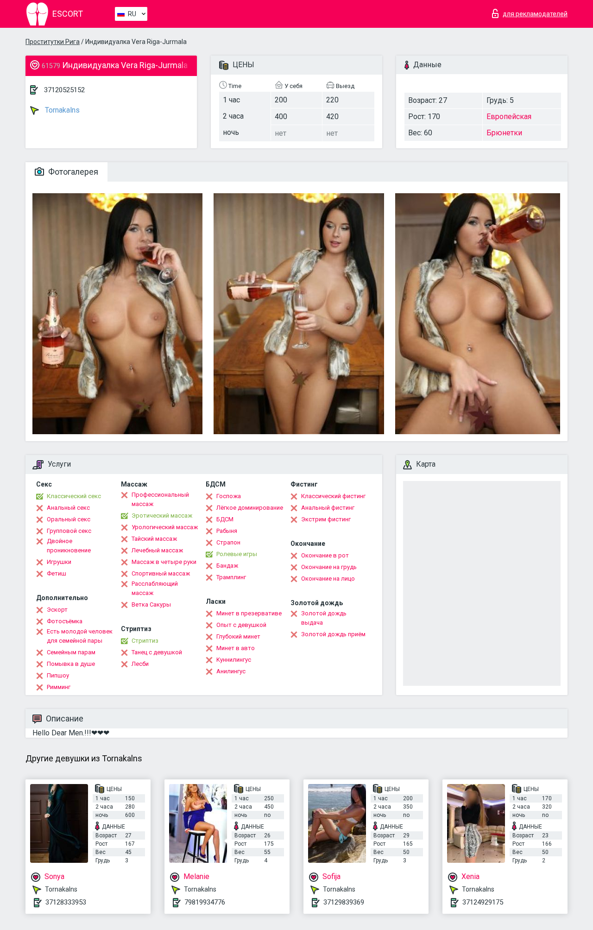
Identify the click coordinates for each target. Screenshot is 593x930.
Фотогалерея (72, 172)
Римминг (58, 686)
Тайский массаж (154, 538)
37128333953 (65, 902)
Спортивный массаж (161, 573)
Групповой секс (69, 530)
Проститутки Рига (52, 41)
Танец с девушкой (157, 652)
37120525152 (64, 90)
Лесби (140, 663)
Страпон (228, 542)
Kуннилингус (233, 659)
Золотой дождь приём (333, 634)
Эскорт (57, 609)
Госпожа (228, 496)
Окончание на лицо (328, 578)
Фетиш (56, 573)
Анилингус (231, 671)
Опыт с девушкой (241, 624)
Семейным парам (71, 652)
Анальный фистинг (327, 507)
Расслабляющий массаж (155, 588)
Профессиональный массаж (160, 499)
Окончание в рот (325, 555)
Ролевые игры (236, 553)
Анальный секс (68, 507)
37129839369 (343, 902)
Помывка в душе (71, 663)
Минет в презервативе (249, 613)
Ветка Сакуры (151, 604)
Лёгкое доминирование (249, 507)
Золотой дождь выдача (324, 618)
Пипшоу (58, 675)
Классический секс (74, 496)
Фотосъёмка (64, 621)
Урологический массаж (165, 527)
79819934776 (204, 902)
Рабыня (226, 530)
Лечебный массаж (157, 550)
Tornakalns (61, 110)
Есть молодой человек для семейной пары (80, 636)
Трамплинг (231, 577)
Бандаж (227, 565)
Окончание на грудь (329, 566)
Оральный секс (68, 519)
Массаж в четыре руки (164, 561)
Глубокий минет (238, 636)
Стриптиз (145, 640)
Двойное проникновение (69, 546)
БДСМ (224, 519)
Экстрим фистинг (326, 519)
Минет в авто (235, 648)
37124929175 (482, 902)
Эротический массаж (162, 515)
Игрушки (59, 561)
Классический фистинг (333, 496)
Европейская (508, 116)
